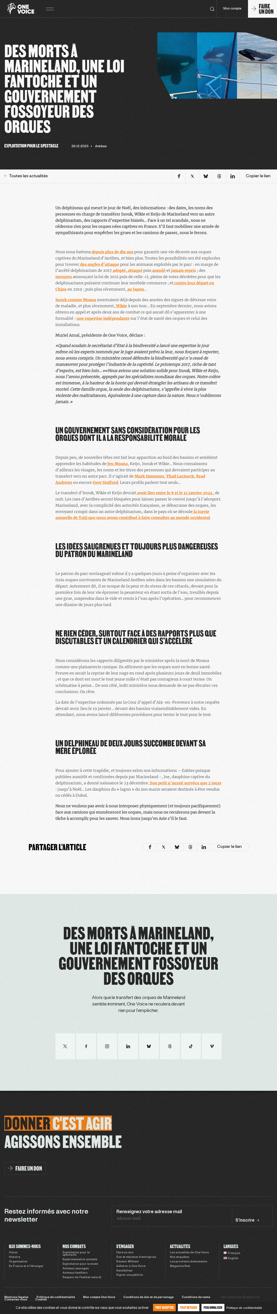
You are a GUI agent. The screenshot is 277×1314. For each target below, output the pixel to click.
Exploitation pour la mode (80, 1264)
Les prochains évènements (188, 1261)
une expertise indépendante (103, 318)
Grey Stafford (105, 482)
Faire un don (125, 1252)
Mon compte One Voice (99, 1297)
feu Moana (117, 463)
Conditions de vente (196, 1297)
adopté (119, 270)
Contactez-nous (15, 1299)
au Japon (135, 289)
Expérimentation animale (80, 1259)
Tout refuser (188, 1307)
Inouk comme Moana (75, 299)
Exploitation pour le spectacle (76, 1253)
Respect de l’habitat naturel (82, 1277)
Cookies (41, 1299)
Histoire (14, 1257)
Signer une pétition (129, 1275)
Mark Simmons (149, 476)
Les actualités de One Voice (189, 1252)
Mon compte (232, 8)
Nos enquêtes (179, 1257)
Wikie (121, 305)
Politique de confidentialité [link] (244, 1307)
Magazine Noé (180, 1266)
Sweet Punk (251, 1297)
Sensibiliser (124, 1271)
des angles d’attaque (99, 264)
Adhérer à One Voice (130, 1266)
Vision (13, 1252)
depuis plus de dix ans (112, 251)
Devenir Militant (127, 1261)
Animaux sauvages (76, 1268)
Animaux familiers (75, 1273)
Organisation (18, 1261)
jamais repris (183, 270)
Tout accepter (164, 1307)
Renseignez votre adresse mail (149, 1212)
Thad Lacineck (180, 476)
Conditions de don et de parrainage (148, 1297)
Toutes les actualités (28, 176)
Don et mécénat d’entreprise (136, 1257)
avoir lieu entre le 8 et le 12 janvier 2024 (174, 492)
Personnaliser (213, 1307)
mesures (63, 276)
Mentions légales (16, 1297)
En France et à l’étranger (26, 1266)
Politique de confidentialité (56, 1297)
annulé (158, 270)
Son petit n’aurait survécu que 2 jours (185, 782)
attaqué (134, 270)
